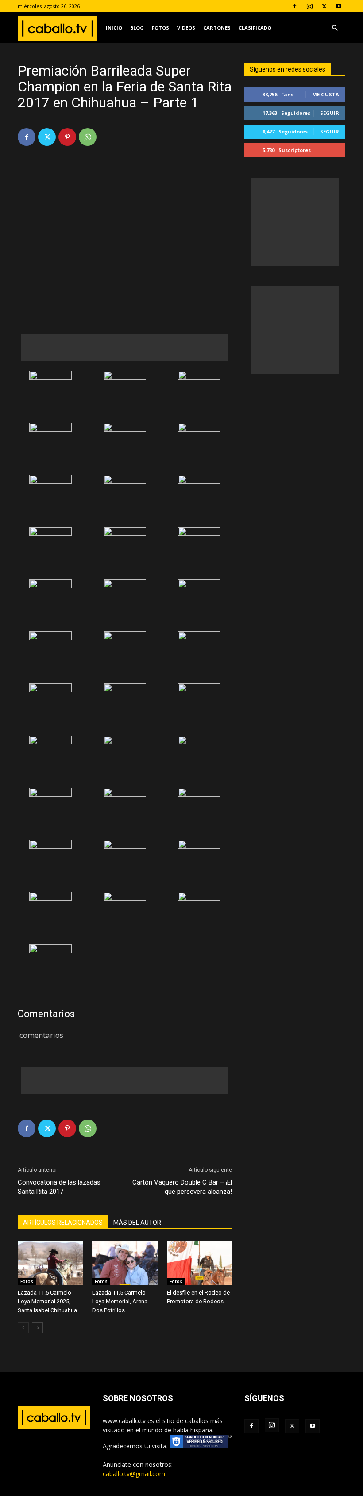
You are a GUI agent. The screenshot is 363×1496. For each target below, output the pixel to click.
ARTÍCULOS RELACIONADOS (63, 1222)
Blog (137, 27)
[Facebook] (294, 6)
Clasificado (255, 27)
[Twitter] (324, 6)
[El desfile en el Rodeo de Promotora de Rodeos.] (199, 1263)
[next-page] (37, 1327)
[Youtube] (338, 6)
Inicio (114, 27)
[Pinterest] (67, 137)
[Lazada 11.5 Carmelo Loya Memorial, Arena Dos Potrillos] (124, 1263)
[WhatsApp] (88, 137)
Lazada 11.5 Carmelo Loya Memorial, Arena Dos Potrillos (119, 1301)
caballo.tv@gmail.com (134, 1473)
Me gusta (325, 94)
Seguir (329, 113)
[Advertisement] (124, 347)
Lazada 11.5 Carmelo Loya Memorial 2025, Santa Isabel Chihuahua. (48, 1301)
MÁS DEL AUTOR (137, 1222)
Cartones (217, 27)
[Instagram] (309, 6)
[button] (334, 28)
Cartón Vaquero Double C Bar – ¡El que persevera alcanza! (182, 1187)
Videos (186, 27)
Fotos (160, 27)
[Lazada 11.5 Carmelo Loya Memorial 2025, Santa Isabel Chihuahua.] (50, 1263)
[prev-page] (23, 1327)
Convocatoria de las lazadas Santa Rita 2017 (59, 1187)
